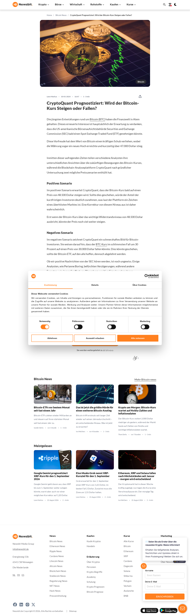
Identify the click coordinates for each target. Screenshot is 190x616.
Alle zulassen (138, 338)
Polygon (128, 581)
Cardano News (57, 556)
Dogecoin (128, 566)
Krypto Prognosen (95, 587)
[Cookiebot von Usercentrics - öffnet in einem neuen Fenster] (146, 276)
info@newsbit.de (21, 549)
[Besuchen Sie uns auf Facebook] (15, 604)
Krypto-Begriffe (94, 572)
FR (18, 575)
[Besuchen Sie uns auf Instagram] (27, 604)
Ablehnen (52, 338)
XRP (126, 556)
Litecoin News (56, 561)
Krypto (42, 4)
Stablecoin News (58, 576)
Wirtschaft (76, 4)
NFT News (55, 586)
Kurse (130, 4)
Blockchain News (58, 571)
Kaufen (114, 4)
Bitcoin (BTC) (97, 119)
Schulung (91, 582)
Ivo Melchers (80, 431)
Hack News (55, 591)
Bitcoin (141, 81)
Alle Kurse (129, 541)
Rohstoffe (96, 4)
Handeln (91, 546)
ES (23, 575)
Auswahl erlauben (95, 338)
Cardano (128, 561)
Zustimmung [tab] (50, 285)
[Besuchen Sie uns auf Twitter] (33, 604)
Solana (127, 571)
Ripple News (56, 551)
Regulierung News (58, 581)
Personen (91, 567)
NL (14, 575)
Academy (91, 577)
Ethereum (128, 551)
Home (49, 15)
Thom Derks (122, 434)
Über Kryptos (93, 562)
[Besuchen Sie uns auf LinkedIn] (21, 604)
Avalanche (129, 591)
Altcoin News (56, 566)
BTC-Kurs (101, 244)
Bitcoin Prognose (95, 592)
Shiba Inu (128, 576)
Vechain (127, 586)
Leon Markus (52, 96)
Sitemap (73, 611)
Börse (58, 4)
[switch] (78, 326)
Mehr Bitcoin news (145, 379)
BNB (126, 596)
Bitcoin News (61, 15)
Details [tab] (95, 285)
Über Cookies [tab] (139, 285)
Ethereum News (57, 546)
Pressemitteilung (58, 596)
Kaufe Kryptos (94, 541)
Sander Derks (38, 428)
